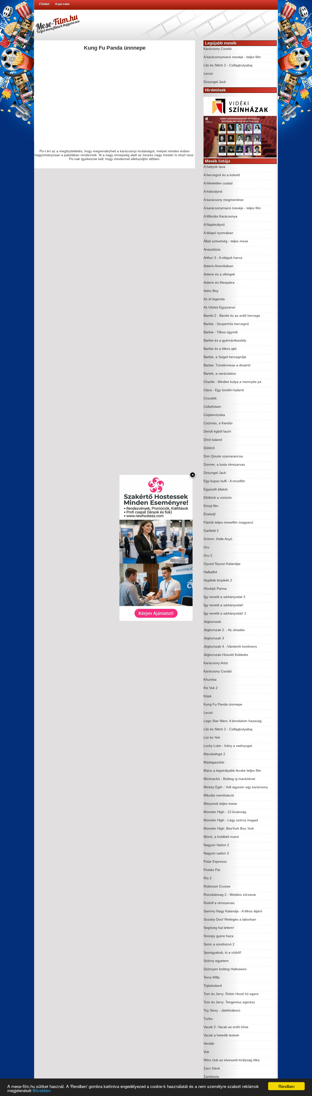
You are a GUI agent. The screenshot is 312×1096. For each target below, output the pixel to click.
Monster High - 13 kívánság (225, 812)
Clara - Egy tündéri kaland (224, 390)
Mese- (57, 23)
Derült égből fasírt (217, 431)
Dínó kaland (213, 440)
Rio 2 (208, 878)
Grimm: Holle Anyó (218, 539)
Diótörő (209, 448)
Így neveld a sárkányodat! (223, 605)
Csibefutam (212, 406)
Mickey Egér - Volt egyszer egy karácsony (236, 787)
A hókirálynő (213, 191)
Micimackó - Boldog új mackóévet (229, 779)
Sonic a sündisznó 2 (219, 944)
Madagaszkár (214, 762)
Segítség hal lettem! (219, 928)
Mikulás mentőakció (219, 795)
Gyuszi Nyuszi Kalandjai (222, 564)
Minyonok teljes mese (220, 804)
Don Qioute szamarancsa (223, 456)
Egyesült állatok (216, 489)
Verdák (209, 1043)
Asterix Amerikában (218, 266)
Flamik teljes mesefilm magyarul (228, 522)
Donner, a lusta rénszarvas (224, 464)
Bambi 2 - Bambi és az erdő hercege (232, 315)
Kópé (208, 696)
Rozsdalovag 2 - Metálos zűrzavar (230, 895)
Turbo (208, 1019)
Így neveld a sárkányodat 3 (224, 597)
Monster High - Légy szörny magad (231, 820)
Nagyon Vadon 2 (216, 845)
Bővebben (42, 1090)
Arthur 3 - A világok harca (223, 258)
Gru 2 (208, 555)
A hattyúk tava (214, 167)
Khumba (210, 679)
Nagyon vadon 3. (217, 853)
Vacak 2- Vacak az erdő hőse (226, 1027)
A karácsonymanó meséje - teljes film (232, 57)
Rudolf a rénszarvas (219, 903)
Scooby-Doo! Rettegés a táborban (230, 919)
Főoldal (44, 4)
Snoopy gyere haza (219, 936)
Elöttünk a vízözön (218, 497)
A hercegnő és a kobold (222, 175)
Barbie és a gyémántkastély (225, 340)
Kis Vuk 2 (211, 688)
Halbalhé (210, 572)
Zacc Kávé (212, 1068)
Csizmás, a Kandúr (218, 423)
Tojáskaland (213, 985)
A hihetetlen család (218, 183)
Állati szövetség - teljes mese (226, 241)
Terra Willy (212, 977)
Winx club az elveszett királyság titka (232, 1060)
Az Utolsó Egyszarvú (219, 307)
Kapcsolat (62, 4)
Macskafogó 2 (214, 754)
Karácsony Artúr (216, 663)
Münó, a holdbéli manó (221, 837)
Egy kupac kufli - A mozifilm (224, 481)
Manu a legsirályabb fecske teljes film (232, 770)
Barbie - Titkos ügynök (221, 332)
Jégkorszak (212, 622)
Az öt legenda (214, 299)
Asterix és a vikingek (219, 274)
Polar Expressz (215, 861)
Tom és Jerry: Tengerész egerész (229, 1002)
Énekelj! (210, 514)
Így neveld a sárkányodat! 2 (225, 613)
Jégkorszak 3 (214, 638)
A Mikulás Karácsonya (220, 216)
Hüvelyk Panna (215, 588)
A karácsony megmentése (224, 200)
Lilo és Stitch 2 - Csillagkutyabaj (228, 65)
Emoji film (211, 506)
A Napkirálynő (214, 224)
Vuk (206, 1052)
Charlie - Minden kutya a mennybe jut (232, 382)
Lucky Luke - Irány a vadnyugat (228, 746)
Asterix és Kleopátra (219, 282)
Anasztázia (212, 249)
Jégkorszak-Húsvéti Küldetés (226, 655)
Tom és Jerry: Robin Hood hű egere (231, 994)
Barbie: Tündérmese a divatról (227, 365)
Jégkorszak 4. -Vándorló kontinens (230, 646)
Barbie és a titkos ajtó (220, 349)
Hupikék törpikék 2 (218, 580)
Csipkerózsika (214, 415)
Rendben (286, 1086)
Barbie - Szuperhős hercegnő (226, 324)
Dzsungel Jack (215, 82)
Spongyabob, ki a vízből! (222, 952)
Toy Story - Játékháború (222, 1010)
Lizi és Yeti (212, 737)
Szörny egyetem (216, 961)
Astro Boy (211, 291)
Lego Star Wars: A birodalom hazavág (233, 721)
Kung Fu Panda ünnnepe (223, 704)
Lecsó (208, 73)
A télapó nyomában (218, 233)
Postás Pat (212, 870)
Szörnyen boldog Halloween (225, 969)
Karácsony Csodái (218, 49)
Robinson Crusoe (217, 886)
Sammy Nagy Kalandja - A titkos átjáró (233, 911)
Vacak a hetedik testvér (221, 1035)
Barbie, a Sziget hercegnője (225, 357)
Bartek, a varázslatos (220, 373)
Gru (206, 547)
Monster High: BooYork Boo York (229, 828)
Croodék (210, 398)
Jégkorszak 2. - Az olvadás (224, 630)
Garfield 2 (211, 531)
